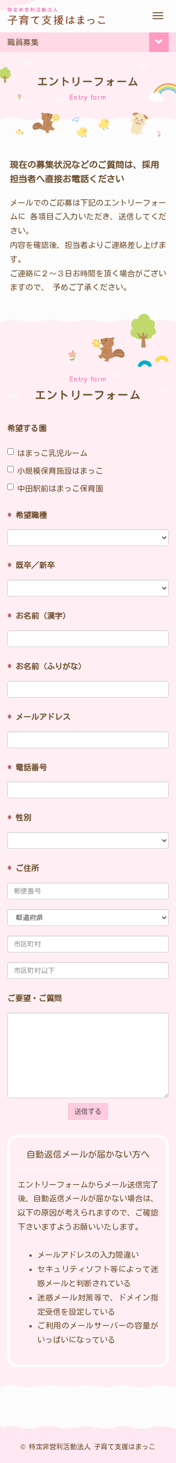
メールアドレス (38, 717)
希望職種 (27, 515)
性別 (19, 817)
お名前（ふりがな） (46, 666)
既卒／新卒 (31, 565)
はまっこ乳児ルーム (52, 453)
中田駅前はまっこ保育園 (60, 488)
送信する (88, 1111)
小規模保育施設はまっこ (60, 471)
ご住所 (23, 868)
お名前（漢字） (38, 616)
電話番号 (27, 767)
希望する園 (26, 428)
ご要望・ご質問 (34, 998)
